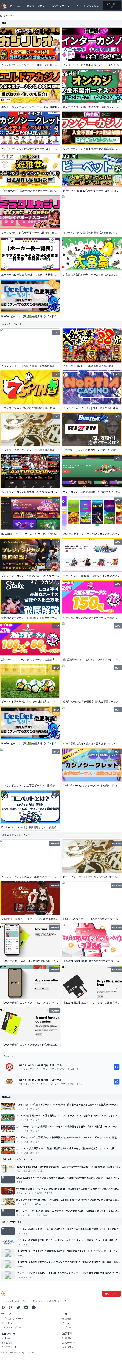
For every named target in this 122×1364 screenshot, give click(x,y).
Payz (19, 1171)
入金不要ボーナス (60, 6)
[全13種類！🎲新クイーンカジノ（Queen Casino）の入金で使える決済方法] (8, 1191)
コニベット (22, 1233)
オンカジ (47, 1204)
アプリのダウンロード (87, 6)
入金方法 (48, 1193)
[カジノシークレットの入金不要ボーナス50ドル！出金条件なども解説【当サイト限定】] (8, 1128)
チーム (65, 1322)
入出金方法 (38, 1171)
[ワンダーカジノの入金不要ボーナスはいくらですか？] (8, 1275)
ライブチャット (9, 1347)
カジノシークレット (25, 1215)
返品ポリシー (69, 1342)
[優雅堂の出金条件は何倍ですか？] (8, 1264)
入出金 (19, 1182)
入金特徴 (38, 1193)
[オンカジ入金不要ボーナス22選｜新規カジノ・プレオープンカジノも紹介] (8, 1117)
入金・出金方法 (43, 1215)
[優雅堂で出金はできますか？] (8, 1253)
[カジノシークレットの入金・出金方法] (8, 1212)
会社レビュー (8, 1322)
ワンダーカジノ (24, 1277)
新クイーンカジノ (24, 1193)
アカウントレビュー (11, 1327)
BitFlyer (37, 1204)
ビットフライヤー (24, 1204)
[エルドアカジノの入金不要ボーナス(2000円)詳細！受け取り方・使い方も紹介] (8, 1106)
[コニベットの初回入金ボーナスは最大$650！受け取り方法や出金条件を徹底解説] (8, 1231)
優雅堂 (21, 1255)
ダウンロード (111, 6)
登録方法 (27, 1171)
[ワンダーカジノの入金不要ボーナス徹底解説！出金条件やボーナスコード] (8, 1139)
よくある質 (6, 1342)
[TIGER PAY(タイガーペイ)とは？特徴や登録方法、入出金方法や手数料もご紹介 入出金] (8, 1180)
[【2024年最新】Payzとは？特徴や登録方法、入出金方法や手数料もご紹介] (8, 1169)
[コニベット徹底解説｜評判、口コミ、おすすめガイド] (8, 1242)
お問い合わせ (8, 1338)
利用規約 (66, 1338)
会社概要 (66, 1318)
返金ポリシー (69, 1347)
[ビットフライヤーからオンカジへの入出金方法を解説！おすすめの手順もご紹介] (8, 1201)
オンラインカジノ (36, 6)
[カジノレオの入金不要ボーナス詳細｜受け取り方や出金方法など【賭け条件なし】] (8, 1150)
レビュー (66, 1327)
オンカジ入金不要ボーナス (28, 1109)
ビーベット (15, 6)
